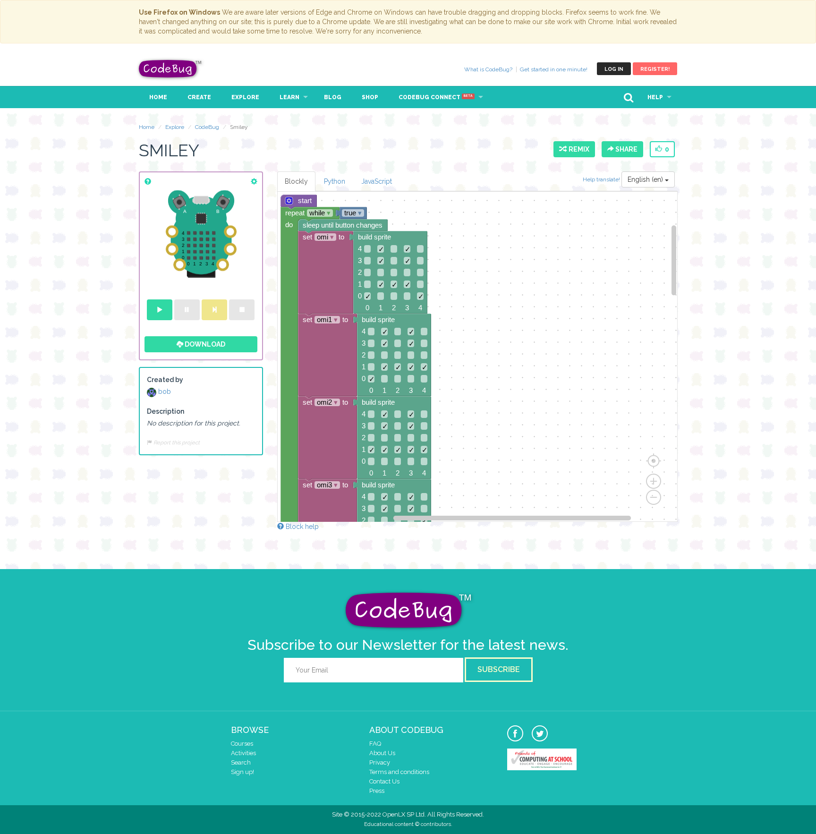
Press (376, 790)
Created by (165, 379)
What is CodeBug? (488, 69)
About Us (382, 753)
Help (655, 97)
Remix (577, 149)
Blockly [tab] (296, 181)
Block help (301, 526)
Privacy (379, 762)
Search (241, 762)
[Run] (159, 309)
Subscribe (498, 669)
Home (158, 97)
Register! (655, 69)
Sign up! (242, 771)
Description (165, 411)
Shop (370, 97)
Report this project (176, 442)
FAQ (375, 743)
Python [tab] (334, 181)
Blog (332, 97)
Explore (245, 97)
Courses (242, 743)
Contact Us (384, 781)
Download (204, 344)
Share (626, 149)
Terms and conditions (399, 771)
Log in (613, 69)
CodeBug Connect (436, 97)
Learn (289, 97)
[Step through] (214, 309)
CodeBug (170, 68)
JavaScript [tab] (376, 181)
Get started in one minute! (553, 69)
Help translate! (602, 179)
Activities (243, 753)
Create (199, 97)
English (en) (646, 179)
